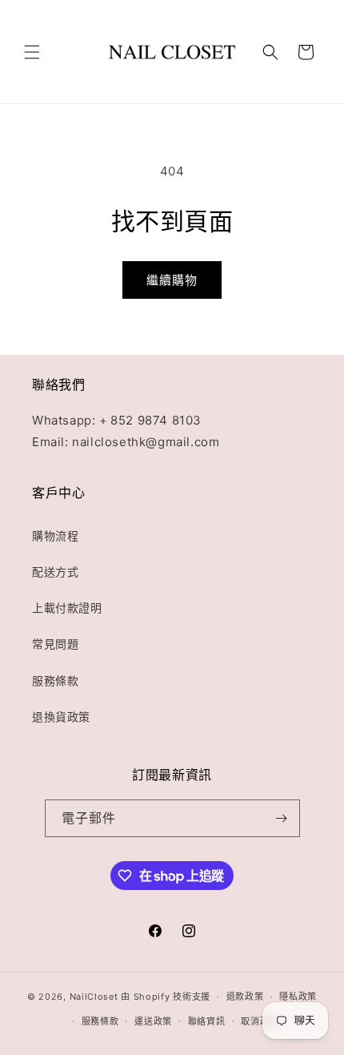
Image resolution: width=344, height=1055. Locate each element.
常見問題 (55, 643)
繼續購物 (172, 280)
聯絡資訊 (207, 1021)
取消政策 (259, 1021)
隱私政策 (298, 996)
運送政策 (153, 1021)
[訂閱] (281, 818)
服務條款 (55, 680)
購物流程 (55, 535)
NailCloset (94, 996)
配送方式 (55, 571)
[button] (32, 52)
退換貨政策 (61, 716)
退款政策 (245, 996)
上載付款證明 (67, 607)
